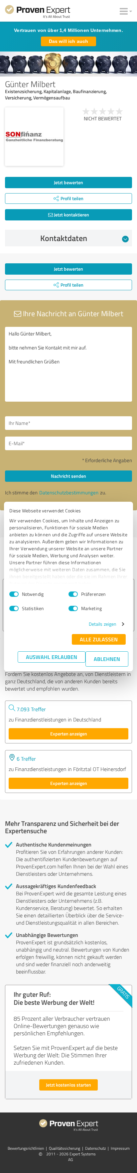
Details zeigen (102, 624)
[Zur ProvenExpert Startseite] (37, 12)
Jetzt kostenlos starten (68, 1085)
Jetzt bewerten (68, 182)
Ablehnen (107, 659)
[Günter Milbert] (34, 136)
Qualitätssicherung (64, 1148)
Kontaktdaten (63, 238)
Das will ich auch (68, 41)
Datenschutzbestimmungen (68, 492)
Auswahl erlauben (51, 657)
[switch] (73, 594)
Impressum (120, 1148)
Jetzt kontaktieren (71, 214)
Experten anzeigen (68, 733)
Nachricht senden (68, 476)
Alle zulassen (99, 639)
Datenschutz (95, 1148)
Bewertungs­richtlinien (26, 1148)
